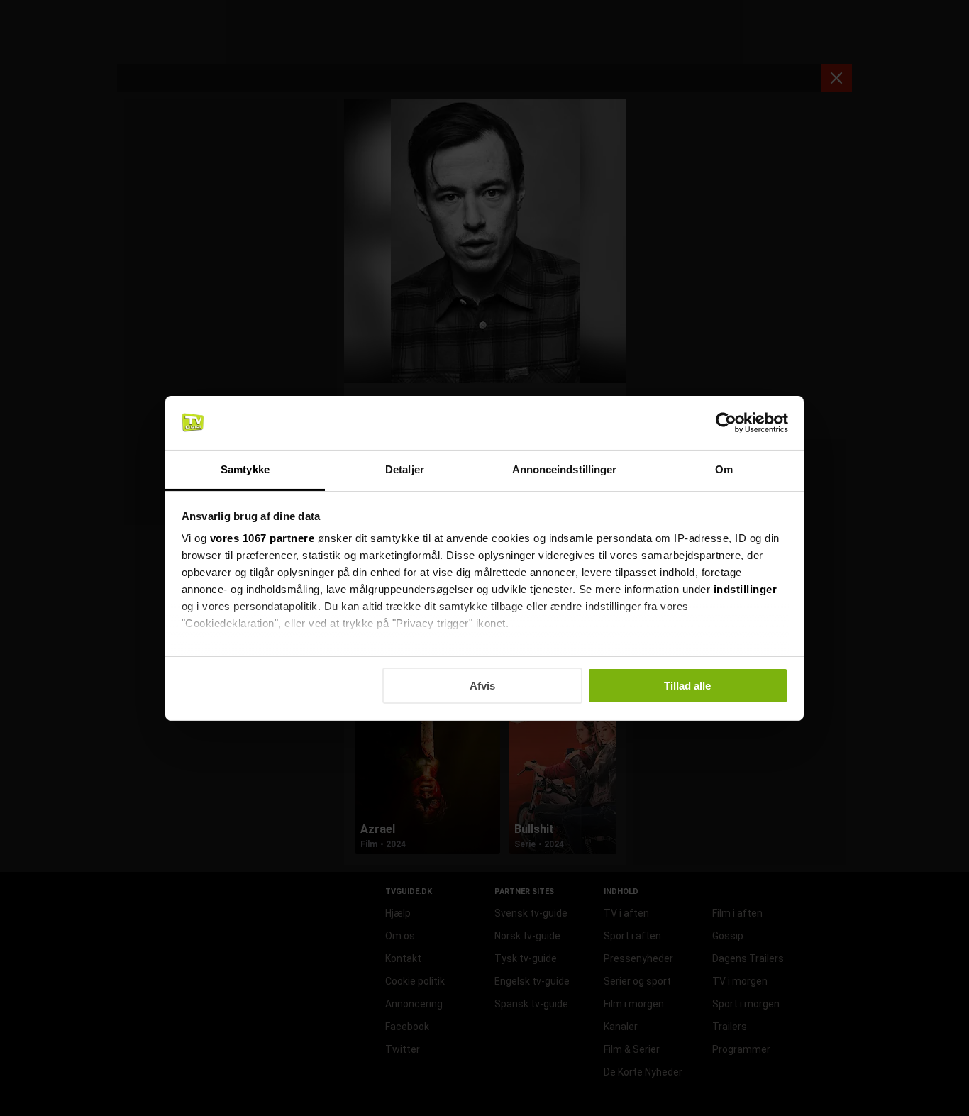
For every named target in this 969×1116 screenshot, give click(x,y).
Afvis (482, 686)
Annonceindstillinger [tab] (564, 469)
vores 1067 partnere (262, 538)
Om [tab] (724, 469)
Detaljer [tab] (404, 469)
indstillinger (745, 589)
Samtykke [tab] (245, 469)
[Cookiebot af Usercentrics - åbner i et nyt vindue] (726, 422)
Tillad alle (687, 686)
